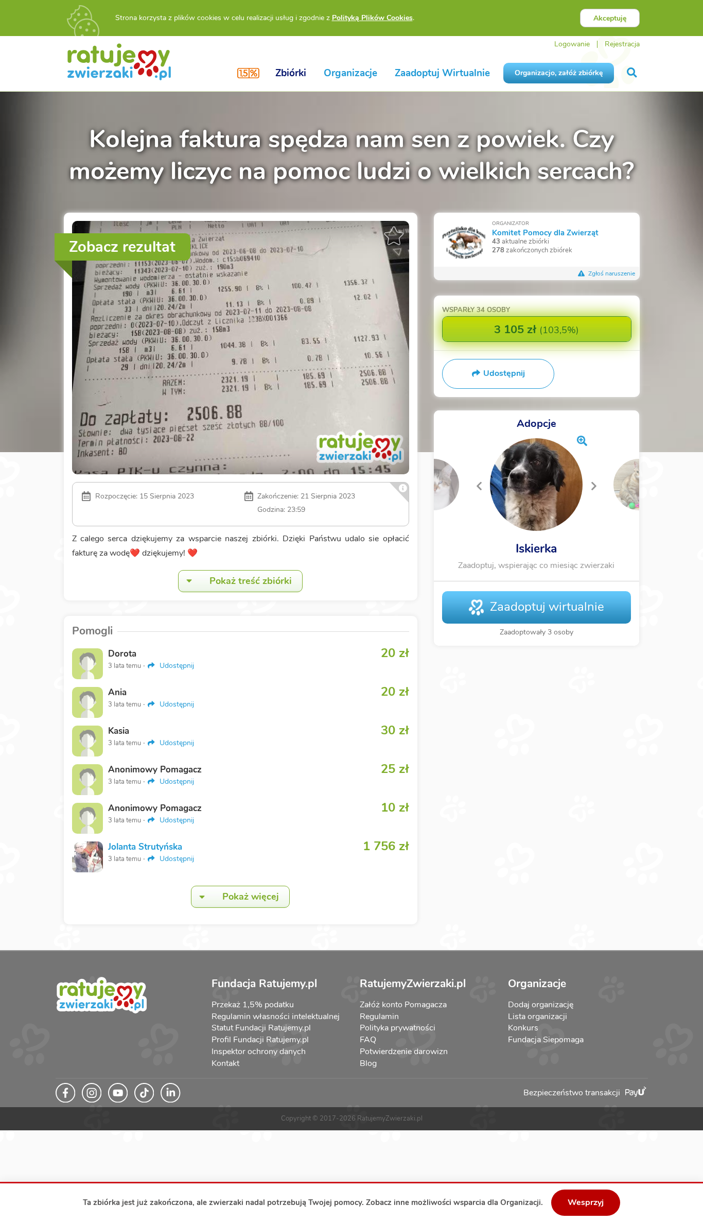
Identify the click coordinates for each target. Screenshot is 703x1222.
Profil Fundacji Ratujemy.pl (260, 1039)
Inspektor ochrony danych (259, 1051)
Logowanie (572, 44)
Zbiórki (290, 73)
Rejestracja (622, 44)
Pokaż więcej (250, 896)
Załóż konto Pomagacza (403, 1004)
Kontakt (225, 1063)
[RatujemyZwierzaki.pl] (119, 61)
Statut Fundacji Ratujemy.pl (261, 1028)
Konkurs (523, 1028)
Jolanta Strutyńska (145, 847)
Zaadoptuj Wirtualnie (442, 73)
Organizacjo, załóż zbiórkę (559, 73)
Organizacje (350, 73)
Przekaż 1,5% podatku (253, 1004)
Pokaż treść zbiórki (250, 581)
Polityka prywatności (397, 1028)
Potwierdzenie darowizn (404, 1051)
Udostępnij (175, 665)
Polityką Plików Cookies (372, 18)
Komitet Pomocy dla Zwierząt (545, 232)
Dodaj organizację (540, 1004)
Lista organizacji (537, 1016)
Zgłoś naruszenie (611, 273)
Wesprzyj (586, 1202)
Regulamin (379, 1016)
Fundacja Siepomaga (546, 1039)
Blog (368, 1063)
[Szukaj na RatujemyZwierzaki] (632, 73)
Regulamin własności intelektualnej (276, 1016)
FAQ (368, 1039)
